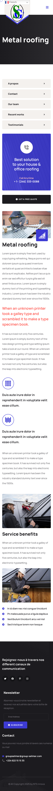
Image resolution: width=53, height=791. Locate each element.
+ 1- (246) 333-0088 (26, 181)
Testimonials (15, 124)
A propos (13, 83)
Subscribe (17, 725)
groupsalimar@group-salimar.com (24, 756)
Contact (13, 93)
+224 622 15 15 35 (15, 760)
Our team (13, 104)
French (13, 2)
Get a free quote (27, 199)
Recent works (16, 114)
